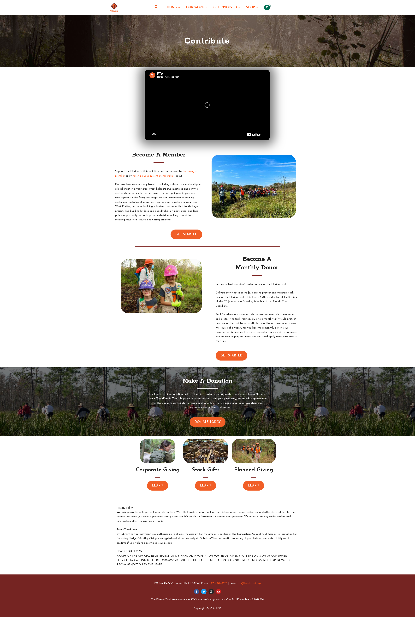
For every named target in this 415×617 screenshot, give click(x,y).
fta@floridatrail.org (249, 583)
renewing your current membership (153, 176)
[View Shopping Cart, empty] (267, 7)
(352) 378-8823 (218, 583)
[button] (156, 7)
